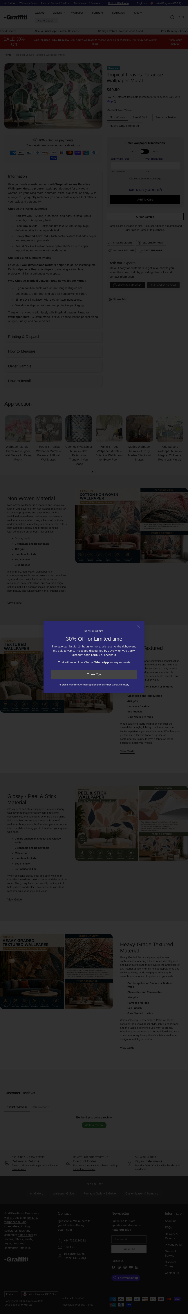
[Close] (138, 626)
